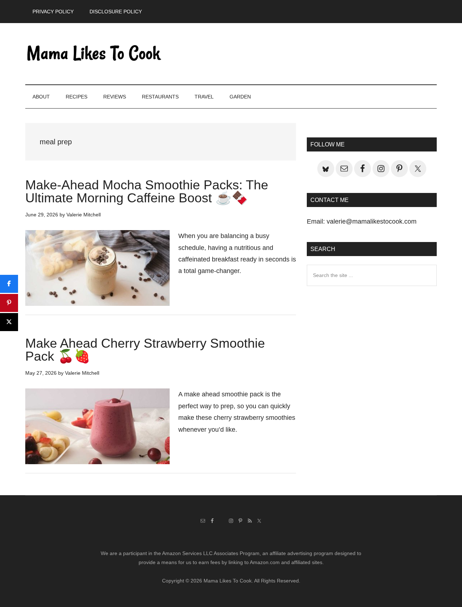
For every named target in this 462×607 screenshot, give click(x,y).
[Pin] (9, 303)
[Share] (9, 284)
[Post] (9, 322)
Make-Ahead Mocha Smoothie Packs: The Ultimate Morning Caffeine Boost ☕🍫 (146, 191)
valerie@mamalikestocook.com (372, 221)
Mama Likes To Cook (93, 54)
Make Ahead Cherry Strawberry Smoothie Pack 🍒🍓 (145, 350)
